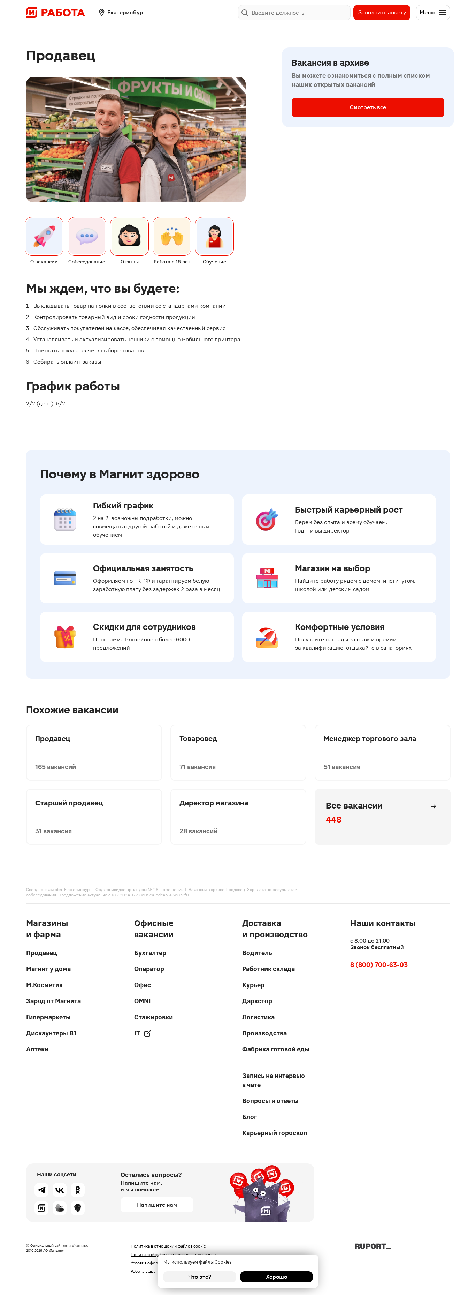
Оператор (149, 969)
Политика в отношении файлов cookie (168, 1246)
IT (137, 1033)
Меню (428, 12)
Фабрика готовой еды (275, 1049)
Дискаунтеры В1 (51, 1033)
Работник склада (268, 969)
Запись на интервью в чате (273, 1080)
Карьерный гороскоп (274, 1133)
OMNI (142, 1001)
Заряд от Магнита (53, 1001)
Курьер (253, 985)
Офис (142, 985)
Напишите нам (157, 1204)
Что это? (199, 1276)
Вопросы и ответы (270, 1100)
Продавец (41, 953)
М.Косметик (44, 985)
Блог (249, 1117)
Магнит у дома (48, 969)
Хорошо (276, 1276)
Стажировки (153, 1017)
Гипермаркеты (48, 1017)
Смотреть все (368, 107)
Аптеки (37, 1049)
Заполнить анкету (382, 12)
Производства (264, 1033)
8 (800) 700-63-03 (379, 964)
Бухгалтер (150, 953)
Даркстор (257, 1001)
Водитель (257, 953)
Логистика (258, 1017)
